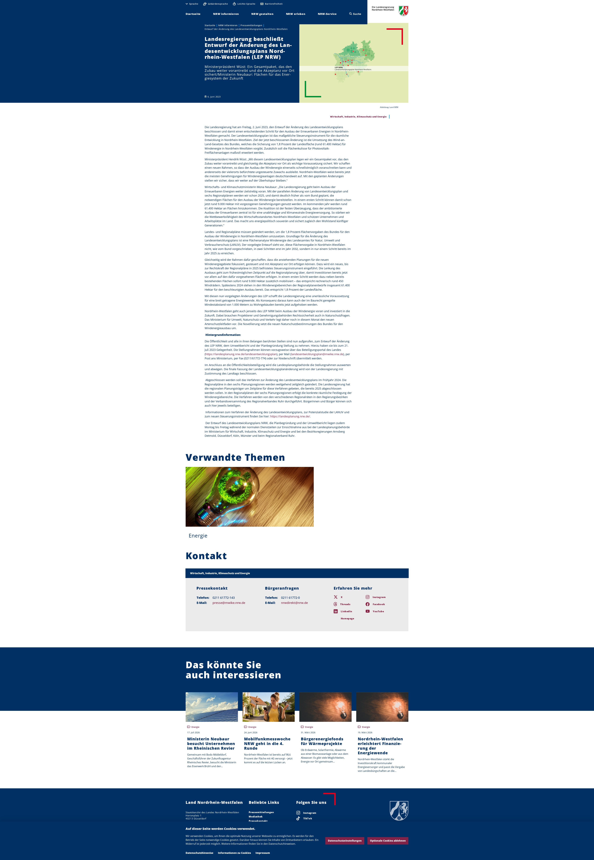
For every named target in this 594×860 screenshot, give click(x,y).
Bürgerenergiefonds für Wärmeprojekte (322, 741)
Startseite (210, 25)
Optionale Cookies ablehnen (388, 840)
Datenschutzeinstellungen (345, 840)
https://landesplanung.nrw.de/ (290, 416)
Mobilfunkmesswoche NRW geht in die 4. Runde (267, 743)
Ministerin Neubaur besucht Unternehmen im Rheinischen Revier (211, 743)
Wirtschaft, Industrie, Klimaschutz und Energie (220, 573)
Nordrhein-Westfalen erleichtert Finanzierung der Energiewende (380, 745)
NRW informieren (228, 25)
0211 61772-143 (224, 598)
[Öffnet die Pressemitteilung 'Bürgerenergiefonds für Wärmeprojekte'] (325, 707)
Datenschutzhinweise (199, 853)
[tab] (297, 573)
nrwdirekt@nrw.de (294, 603)
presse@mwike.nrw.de (229, 603)
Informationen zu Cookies (234, 853)
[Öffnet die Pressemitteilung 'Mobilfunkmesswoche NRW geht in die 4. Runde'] (269, 707)
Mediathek (256, 816)
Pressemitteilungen (251, 25)
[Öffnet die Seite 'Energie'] (250, 497)
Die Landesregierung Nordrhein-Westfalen (390, 11)
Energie (198, 535)
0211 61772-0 (290, 598)
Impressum (263, 853)
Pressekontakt (258, 820)
